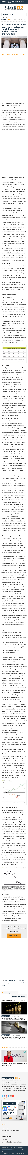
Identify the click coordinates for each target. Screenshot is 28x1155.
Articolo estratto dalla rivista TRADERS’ (13, 54)
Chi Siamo (3, 1)
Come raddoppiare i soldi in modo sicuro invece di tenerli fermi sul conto (13, 1019)
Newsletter (4, 2)
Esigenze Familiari (6, 1016)
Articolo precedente (10, 993)
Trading (23, 983)
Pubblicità (21, 1)
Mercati (7, 17)
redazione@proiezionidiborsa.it (11, 1130)
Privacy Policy (16, 1149)
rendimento (4, 983)
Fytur (22, 1153)
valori (3, 985)
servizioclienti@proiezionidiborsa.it (12, 1142)
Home (2, 17)
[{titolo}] (14, 10)
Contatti (9, 1)
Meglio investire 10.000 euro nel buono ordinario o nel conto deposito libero (13, 1038)
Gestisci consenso (7, 1149)
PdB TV (9, 2)
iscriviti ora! (14, 935)
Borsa (6, 980)
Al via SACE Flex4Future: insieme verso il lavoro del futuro (14, 1064)
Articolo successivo (18, 996)
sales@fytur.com (6, 1136)
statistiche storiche (14, 983)
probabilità (22, 980)
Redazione (9, 19)
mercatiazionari (13, 980)
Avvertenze (15, 1)
